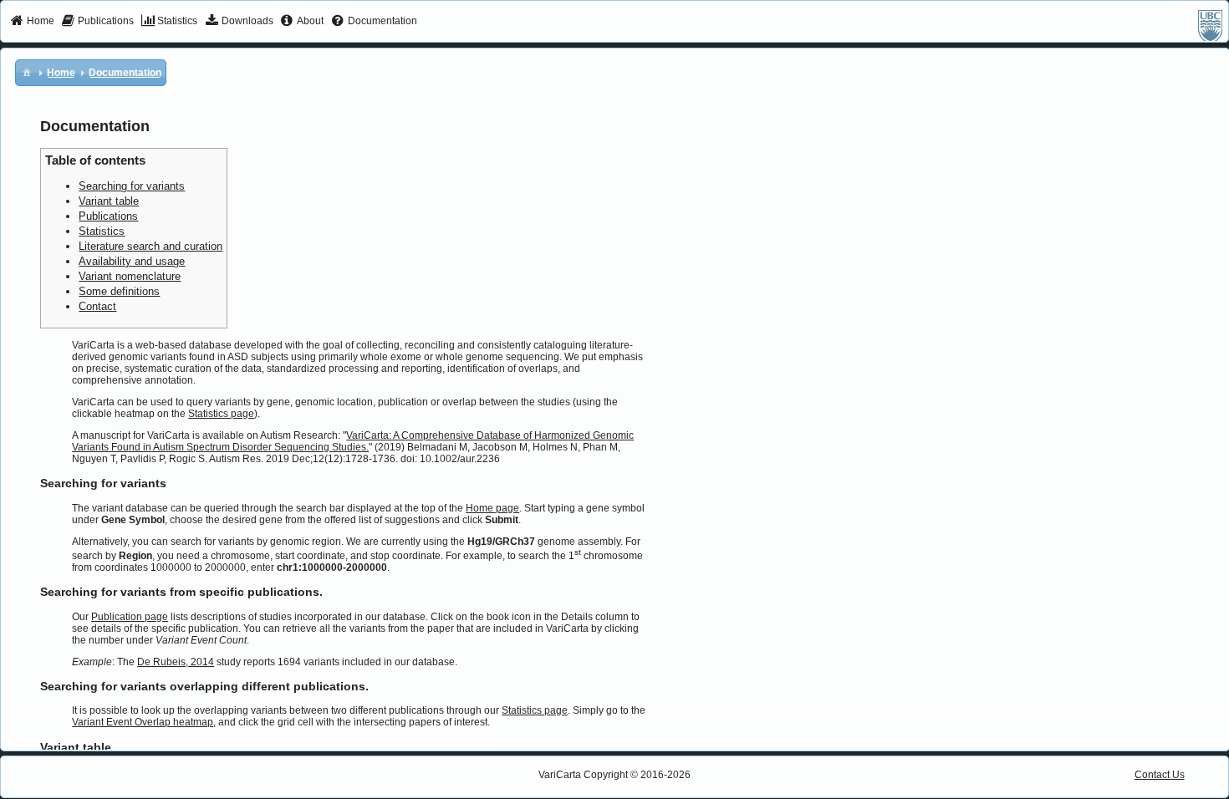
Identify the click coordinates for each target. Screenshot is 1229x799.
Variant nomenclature (130, 276)
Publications (108, 216)
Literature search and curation (150, 246)
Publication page (129, 617)
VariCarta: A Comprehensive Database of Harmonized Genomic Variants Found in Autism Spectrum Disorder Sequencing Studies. (353, 441)
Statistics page (221, 414)
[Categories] (26, 72)
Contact (97, 306)
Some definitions (119, 291)
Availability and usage (132, 261)
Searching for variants (132, 186)
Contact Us (1160, 775)
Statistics (102, 231)
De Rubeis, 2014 (175, 662)
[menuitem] (32, 21)
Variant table (109, 201)
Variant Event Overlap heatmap (142, 722)
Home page (492, 508)
